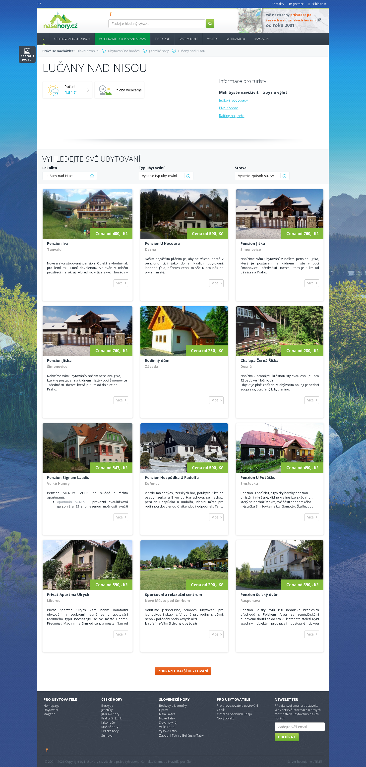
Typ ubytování (151, 167)
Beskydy (107, 705)
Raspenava (250, 600)
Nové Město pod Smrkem (167, 600)
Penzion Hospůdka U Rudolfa (172, 477)
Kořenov (152, 483)
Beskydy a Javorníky (173, 705)
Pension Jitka (253, 243)
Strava (240, 167)
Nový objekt (225, 718)
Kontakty (278, 4)
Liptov (163, 710)
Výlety (212, 38)
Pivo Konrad (228, 108)
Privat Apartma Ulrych (68, 594)
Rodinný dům (157, 360)
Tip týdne (162, 38)
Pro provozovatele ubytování (237, 705)
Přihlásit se (319, 4)
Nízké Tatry (167, 718)
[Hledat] (210, 23)
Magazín (261, 38)
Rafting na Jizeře (231, 115)
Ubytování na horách (72, 38)
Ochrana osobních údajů (234, 714)
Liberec (53, 600)
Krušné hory (109, 727)
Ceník (221, 710)
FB (112, 14)
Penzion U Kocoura (162, 243)
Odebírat (287, 737)
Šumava (107, 735)
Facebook (47, 750)
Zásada (151, 366)
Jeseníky (107, 710)
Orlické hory (110, 731)
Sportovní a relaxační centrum (173, 594)
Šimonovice (251, 249)
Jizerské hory (110, 714)
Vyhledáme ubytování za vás (122, 38)
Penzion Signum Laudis (68, 477)
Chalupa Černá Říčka (259, 360)
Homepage (52, 705)
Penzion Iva (57, 243)
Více (119, 283)
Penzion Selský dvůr (259, 594)
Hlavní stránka (44, 39)
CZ (39, 4)
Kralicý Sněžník (111, 718)
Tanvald (54, 249)
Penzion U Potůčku (258, 477)
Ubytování (51, 710)
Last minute (188, 38)
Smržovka (249, 483)
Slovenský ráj (168, 722)
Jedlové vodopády (233, 100)
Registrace (296, 4)
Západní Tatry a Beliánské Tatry (181, 735)
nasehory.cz (51, 11)
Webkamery (236, 38)
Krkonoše (108, 722)
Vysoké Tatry (168, 731)
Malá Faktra (167, 714)
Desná (150, 249)
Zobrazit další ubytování (183, 671)
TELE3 (318, 762)
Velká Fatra (167, 727)
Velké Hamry (58, 483)
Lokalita (49, 167)
